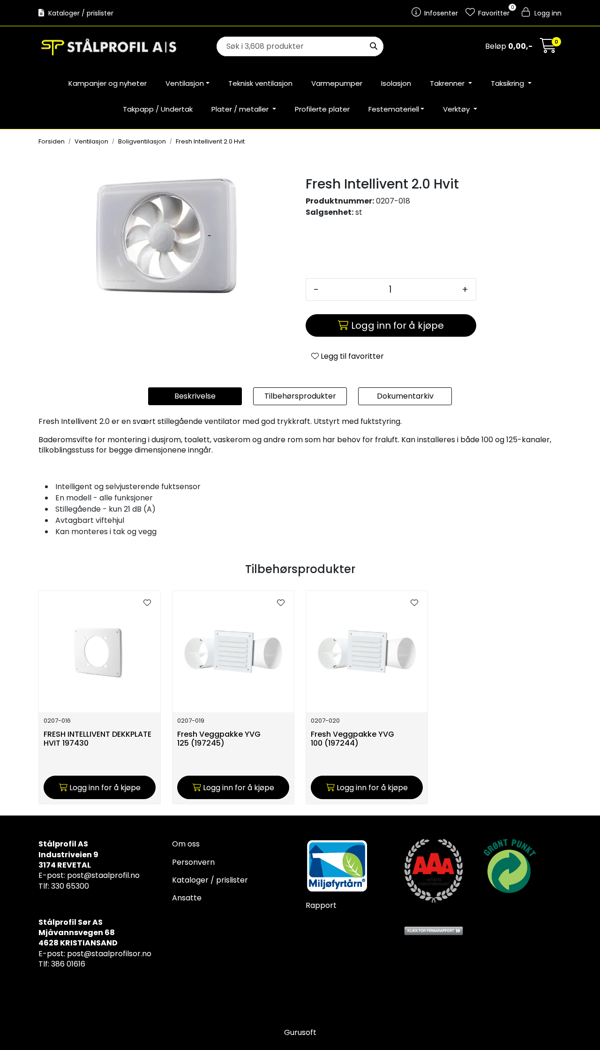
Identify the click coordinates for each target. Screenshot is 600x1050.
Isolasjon (396, 83)
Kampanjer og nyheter (107, 83)
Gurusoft (300, 1032)
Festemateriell (393, 109)
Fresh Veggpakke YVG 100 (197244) (352, 739)
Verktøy (457, 109)
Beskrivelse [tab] (195, 396)
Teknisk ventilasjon (260, 83)
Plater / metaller (240, 109)
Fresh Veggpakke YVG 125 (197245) (219, 739)
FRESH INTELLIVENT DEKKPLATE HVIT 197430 (97, 739)
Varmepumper (336, 83)
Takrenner (448, 83)
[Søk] (373, 46)
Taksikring (508, 83)
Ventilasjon (184, 83)
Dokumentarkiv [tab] (405, 396)
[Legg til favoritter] (147, 603)
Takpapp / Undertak (158, 109)
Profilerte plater (322, 109)
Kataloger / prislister (79, 13)
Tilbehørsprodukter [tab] (300, 396)
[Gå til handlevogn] (548, 48)
